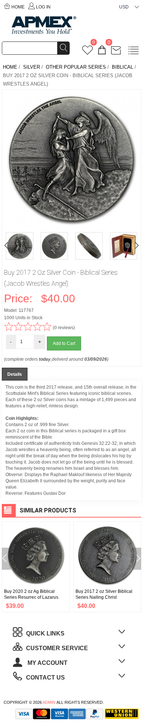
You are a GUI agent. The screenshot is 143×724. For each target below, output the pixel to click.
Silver (31, 67)
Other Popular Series (76, 67)
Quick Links (45, 633)
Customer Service (57, 648)
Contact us (45, 677)
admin (49, 702)
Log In (43, 7)
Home (18, 7)
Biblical (122, 67)
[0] (87, 52)
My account (46, 663)
